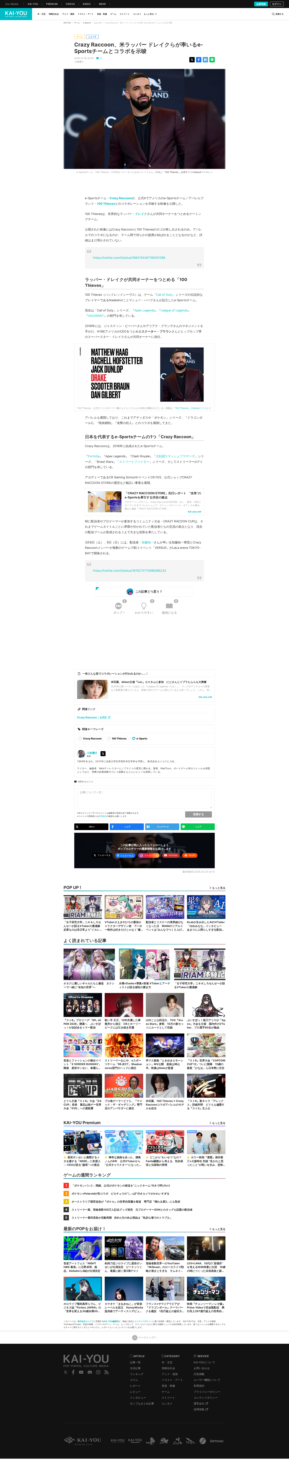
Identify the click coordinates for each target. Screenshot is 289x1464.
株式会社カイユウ (86, 1321)
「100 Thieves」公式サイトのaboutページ (185, 172)
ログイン (276, 4)
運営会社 (199, 1403)
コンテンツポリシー (143, 1321)
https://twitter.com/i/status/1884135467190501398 (129, 257)
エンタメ (167, 1403)
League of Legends (174, 310)
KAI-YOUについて (204, 1362)
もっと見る (149, 14)
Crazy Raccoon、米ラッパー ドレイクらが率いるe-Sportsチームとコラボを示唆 (138, 47)
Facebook (73, 1372)
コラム (134, 1380)
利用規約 (103, 816)
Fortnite (93, 456)
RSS (107, 1372)
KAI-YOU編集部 (111, 1321)
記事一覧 (135, 1362)
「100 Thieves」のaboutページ (190, 408)
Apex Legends (145, 310)
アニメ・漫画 (170, 1374)
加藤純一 (148, 542)
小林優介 (79, 62)
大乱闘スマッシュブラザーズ (175, 456)
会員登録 (261, 4)
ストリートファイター (134, 461)
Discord (90, 1372)
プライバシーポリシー (207, 1391)
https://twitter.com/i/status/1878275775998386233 (129, 570)
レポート (135, 1385)
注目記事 (135, 1368)
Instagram (98, 1372)
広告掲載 (199, 1374)
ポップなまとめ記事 (142, 1403)
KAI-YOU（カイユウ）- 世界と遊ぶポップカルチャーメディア (16, 14)
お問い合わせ (202, 1368)
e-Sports (87, 23)
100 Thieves (106, 203)
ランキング (136, 1374)
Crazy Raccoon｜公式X (92, 717)
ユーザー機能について (207, 1380)
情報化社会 (168, 1368)
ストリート (168, 1397)
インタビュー (138, 1397)
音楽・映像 (168, 1385)
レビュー (135, 1391)
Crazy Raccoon (121, 198)
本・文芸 (167, 1362)
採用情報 (199, 1409)
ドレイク (141, 214)
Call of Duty (164, 294)
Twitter (66, 1372)
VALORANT (96, 315)
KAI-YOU (67, 23)
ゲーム (77, 23)
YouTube (81, 1372)
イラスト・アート (172, 1380)
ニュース (98, 23)
